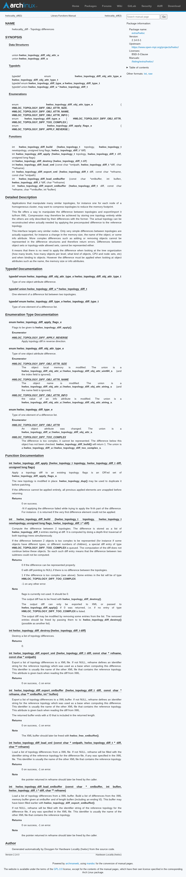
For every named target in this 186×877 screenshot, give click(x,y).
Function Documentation (24, 455)
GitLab (132, 6)
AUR (160, 6)
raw (150, 73)
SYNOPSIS (13, 37)
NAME (10, 23)
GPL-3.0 (58, 869)
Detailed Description (21, 197)
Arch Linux (20, 5)
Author (10, 843)
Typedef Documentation (23, 269)
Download (174, 6)
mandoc (91, 863)
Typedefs (14, 65)
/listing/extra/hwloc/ (142, 61)
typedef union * (48, 288)
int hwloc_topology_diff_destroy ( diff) (47, 630)
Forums (107, 6)
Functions (15, 136)
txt (145, 73)
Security (146, 6)
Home (75, 6)
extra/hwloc (138, 33)
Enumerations (18, 94)
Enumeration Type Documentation (31, 314)
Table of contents (139, 67)
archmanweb (72, 863)
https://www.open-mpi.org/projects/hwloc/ (155, 47)
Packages (91, 6)
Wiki (119, 6)
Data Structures (19, 44)
